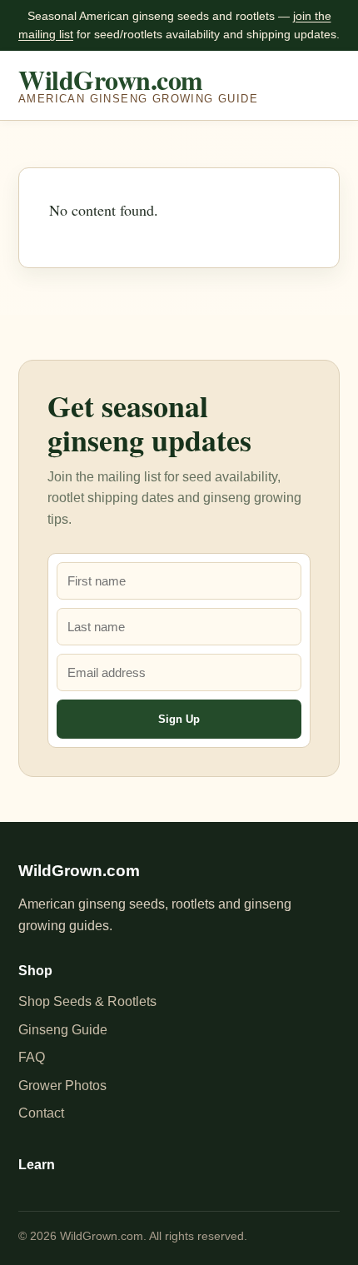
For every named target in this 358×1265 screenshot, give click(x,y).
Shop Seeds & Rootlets (87, 1001)
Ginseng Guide (62, 1030)
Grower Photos (62, 1085)
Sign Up (179, 719)
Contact (41, 1113)
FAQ (31, 1057)
